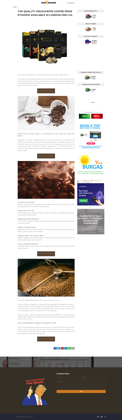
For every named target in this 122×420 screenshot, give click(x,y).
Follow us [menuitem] (70, 3)
